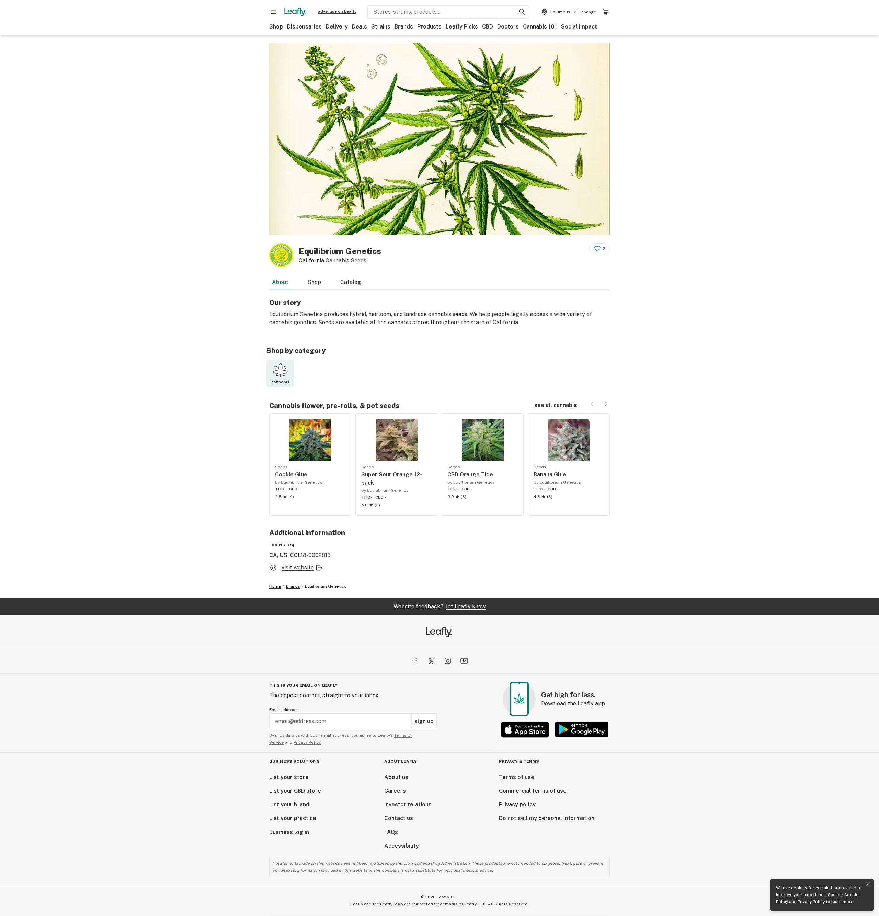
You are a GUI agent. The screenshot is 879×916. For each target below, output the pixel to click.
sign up (424, 721)
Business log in (289, 832)
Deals (359, 26)
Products (429, 26)
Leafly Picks (462, 26)
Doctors (508, 26)
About (280, 282)
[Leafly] (295, 12)
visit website (298, 567)
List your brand (289, 804)
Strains (380, 26)
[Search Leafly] (522, 12)
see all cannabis (555, 405)
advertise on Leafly (337, 11)
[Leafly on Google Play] (581, 730)
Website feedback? (439, 606)
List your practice (292, 818)
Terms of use (516, 777)
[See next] (606, 404)
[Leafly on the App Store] (525, 730)
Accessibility (401, 846)
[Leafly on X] (431, 661)
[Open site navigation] (273, 12)
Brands (404, 26)
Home (275, 586)
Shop (276, 26)
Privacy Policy (811, 901)
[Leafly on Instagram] (448, 661)
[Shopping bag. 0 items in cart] (606, 12)
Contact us (398, 818)
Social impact (579, 26)
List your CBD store (295, 791)
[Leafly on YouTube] (464, 661)
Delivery (337, 26)
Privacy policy (517, 804)
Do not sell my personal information (546, 818)
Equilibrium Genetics (325, 586)
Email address (283, 709)
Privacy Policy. (307, 742)
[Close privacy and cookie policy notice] (868, 884)
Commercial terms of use (533, 791)
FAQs (391, 832)
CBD (487, 26)
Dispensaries (304, 26)
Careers (395, 791)
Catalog (350, 282)
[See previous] (592, 404)
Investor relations (408, 804)
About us (396, 777)
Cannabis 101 (540, 26)
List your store (289, 777)
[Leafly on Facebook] (415, 660)
